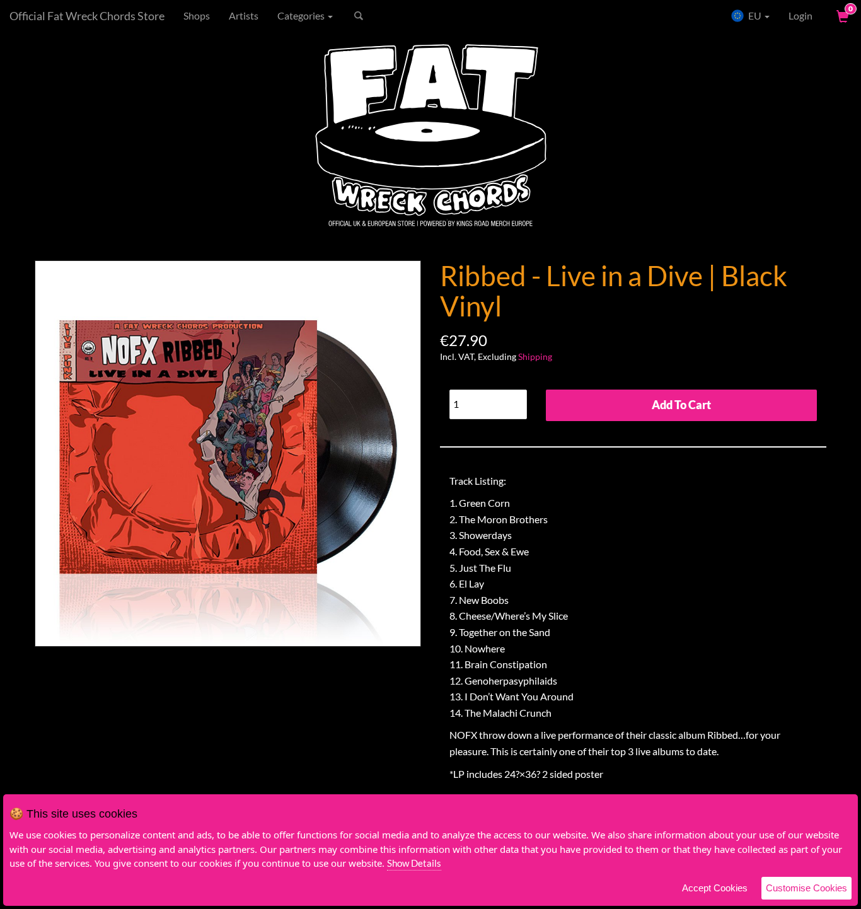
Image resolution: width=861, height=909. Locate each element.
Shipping (535, 356)
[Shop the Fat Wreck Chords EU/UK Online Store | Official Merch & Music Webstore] (430, 136)
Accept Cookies (715, 888)
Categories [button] (301, 15)
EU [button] (754, 15)
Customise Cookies (806, 888)
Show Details (414, 863)
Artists (243, 15)
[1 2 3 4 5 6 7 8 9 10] (488, 401)
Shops (196, 15)
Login (800, 15)
